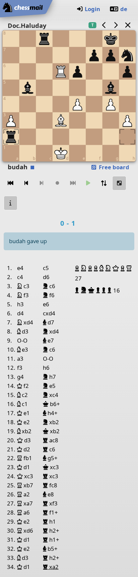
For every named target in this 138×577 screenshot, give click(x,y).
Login (92, 9)
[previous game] (104, 25)
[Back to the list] (127, 25)
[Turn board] (104, 183)
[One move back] (26, 183)
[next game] (116, 25)
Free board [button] (113, 167)
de (123, 9)
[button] (78, 268)
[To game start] (11, 183)
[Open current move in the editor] (119, 183)
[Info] (11, 203)
